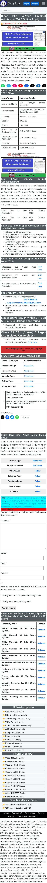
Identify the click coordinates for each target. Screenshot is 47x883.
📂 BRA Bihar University (13, 711)
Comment (6, 520)
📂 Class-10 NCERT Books (14, 790)
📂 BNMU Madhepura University (17, 725)
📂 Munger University (12, 747)
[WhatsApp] (3, 85)
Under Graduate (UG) (26, 507)
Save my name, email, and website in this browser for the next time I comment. (23, 588)
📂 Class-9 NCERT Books (14, 786)
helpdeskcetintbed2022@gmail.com (24, 303)
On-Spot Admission (37, 504)
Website (4, 573)
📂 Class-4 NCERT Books (14, 768)
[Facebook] (26, 85)
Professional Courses (9, 507)
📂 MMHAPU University (13, 750)
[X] (32, 85)
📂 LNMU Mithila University (15, 715)
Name (4, 553)
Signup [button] (35, 4)
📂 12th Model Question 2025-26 (17, 808)
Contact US (17, 813)
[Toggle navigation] (43, 3)
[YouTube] (20, 85)
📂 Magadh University (12, 743)
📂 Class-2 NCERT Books (13, 761)
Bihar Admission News (24, 498)
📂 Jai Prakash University (14, 729)
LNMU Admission (19, 504)
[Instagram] (14, 85)
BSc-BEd (29, 501)
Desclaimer (30, 813)
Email (4, 563)
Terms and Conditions (27, 816)
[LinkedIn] (38, 85)
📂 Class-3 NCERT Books (14, 765)
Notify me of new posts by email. (17, 601)
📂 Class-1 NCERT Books (13, 758)
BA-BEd (10, 498)
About (6, 813)
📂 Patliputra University (13, 733)
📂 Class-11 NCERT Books (14, 793)
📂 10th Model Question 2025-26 (17, 804)
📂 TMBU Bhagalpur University (16, 718)
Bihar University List (15, 501)
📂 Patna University (11, 736)
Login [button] (26, 4)
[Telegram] (9, 85)
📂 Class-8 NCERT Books (14, 782)
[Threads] (44, 85)
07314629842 (30, 299)
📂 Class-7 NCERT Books (14, 779)
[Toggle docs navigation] (41, 10)
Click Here (32, 342)
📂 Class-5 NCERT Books (14, 772)
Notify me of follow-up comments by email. (22, 595)
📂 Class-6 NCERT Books (14, 775)
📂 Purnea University (12, 740)
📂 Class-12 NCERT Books (14, 797)
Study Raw (13, 3)
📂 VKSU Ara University (13, 722)
